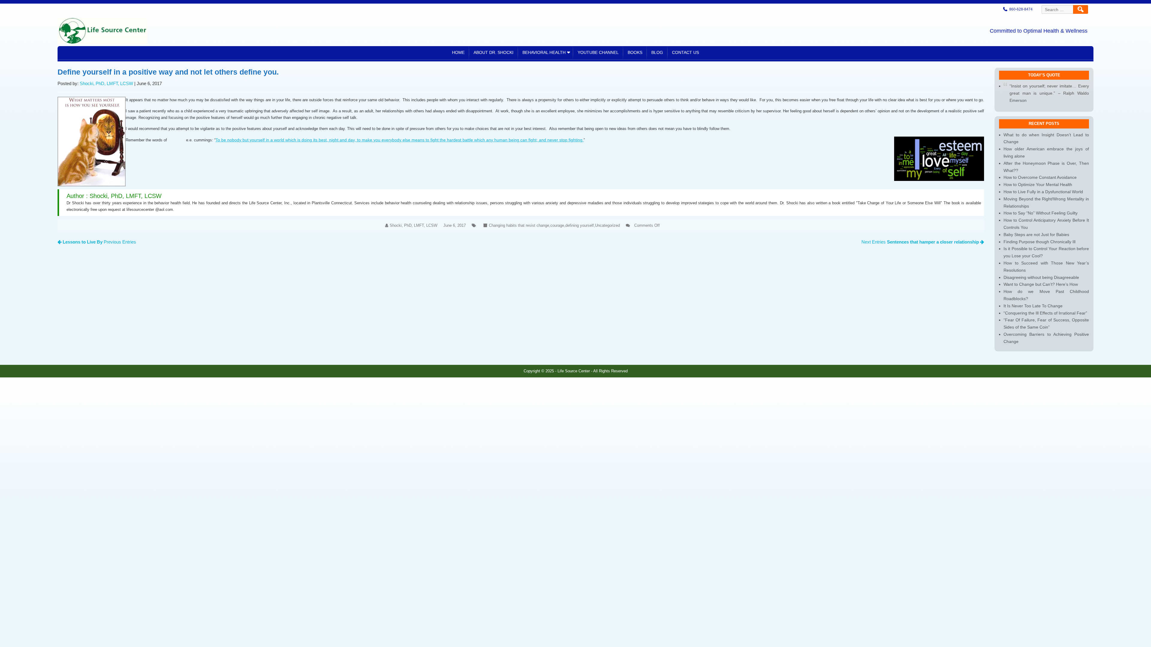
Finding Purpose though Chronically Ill (1039, 241)
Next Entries (920, 241)
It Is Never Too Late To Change (1033, 305)
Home (458, 52)
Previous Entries (99, 241)
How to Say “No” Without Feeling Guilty (1041, 213)
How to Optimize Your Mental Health (1038, 184)
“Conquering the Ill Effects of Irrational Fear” (1045, 313)
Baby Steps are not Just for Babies (1036, 234)
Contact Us (685, 52)
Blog (657, 52)
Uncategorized (607, 225)
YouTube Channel (598, 52)
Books (635, 52)
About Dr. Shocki (493, 52)
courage (557, 225)
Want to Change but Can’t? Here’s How (1041, 284)
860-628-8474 (1021, 9)
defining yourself (579, 225)
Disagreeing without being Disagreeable (1041, 277)
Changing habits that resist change (519, 225)
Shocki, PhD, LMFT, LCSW (106, 83)
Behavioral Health (544, 52)
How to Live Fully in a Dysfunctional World (1043, 191)
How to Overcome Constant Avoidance (1040, 177)
